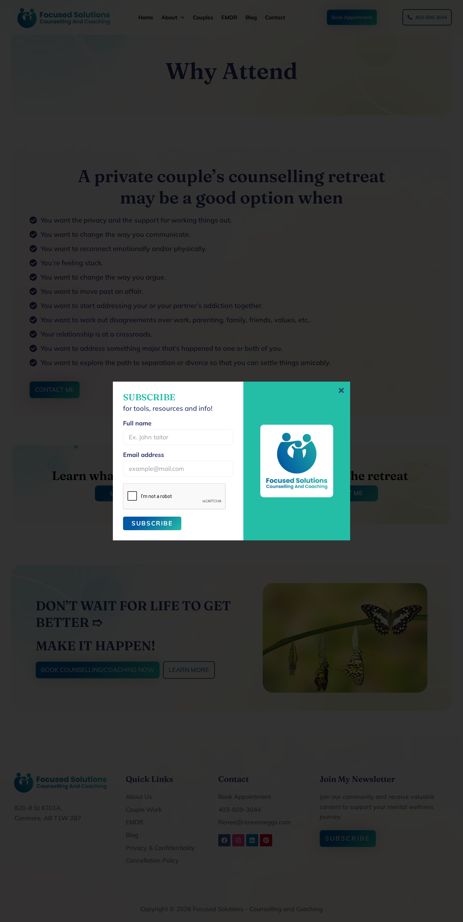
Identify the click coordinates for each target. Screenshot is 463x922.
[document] (231, 461)
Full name (137, 423)
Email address (143, 455)
